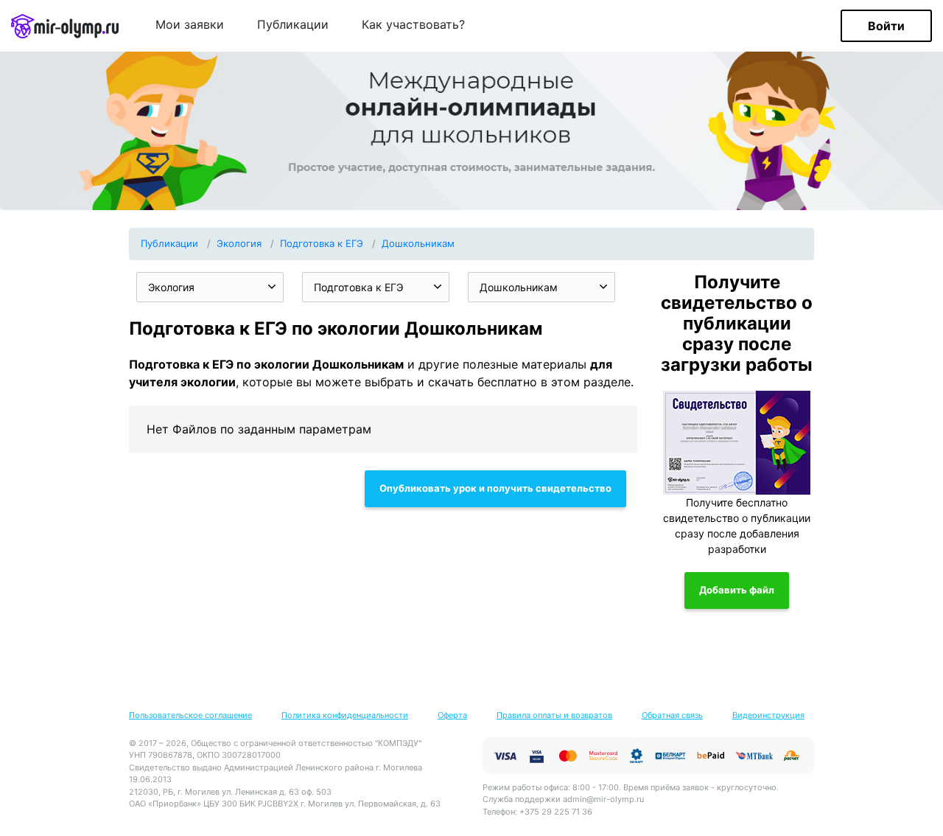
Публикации (293, 25)
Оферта (452, 715)
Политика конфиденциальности (344, 715)
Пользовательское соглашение (190, 715)
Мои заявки (189, 25)
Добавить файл (736, 590)
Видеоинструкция (768, 715)
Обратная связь (672, 715)
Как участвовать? (413, 25)
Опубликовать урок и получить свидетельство (495, 488)
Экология (239, 243)
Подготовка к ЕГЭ (321, 243)
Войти (886, 25)
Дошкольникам (418, 243)
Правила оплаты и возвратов (554, 715)
